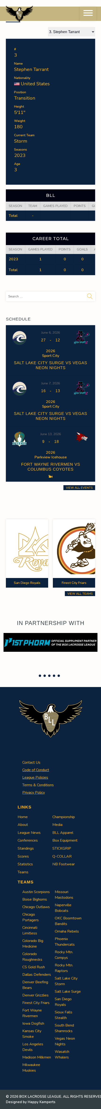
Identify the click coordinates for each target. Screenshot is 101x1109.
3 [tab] (49, 676)
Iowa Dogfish (33, 1023)
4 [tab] (54, 676)
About (23, 824)
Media (57, 824)
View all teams (80, 593)
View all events (79, 487)
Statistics (25, 864)
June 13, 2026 (50, 434)
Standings (26, 848)
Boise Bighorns (34, 899)
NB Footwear (63, 864)
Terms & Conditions (38, 785)
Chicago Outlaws (36, 907)
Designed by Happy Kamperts (30, 1102)
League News (29, 832)
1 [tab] (40, 676)
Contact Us (31, 762)
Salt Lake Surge (68, 991)
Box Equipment (65, 840)
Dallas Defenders (36, 974)
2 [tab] (44, 676)
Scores (23, 856)
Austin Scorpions (36, 891)
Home (23, 817)
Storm (20, 141)
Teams (23, 872)
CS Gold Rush (33, 967)
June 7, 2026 (50, 383)
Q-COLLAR (62, 856)
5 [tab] (59, 676)
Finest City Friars (36, 1002)
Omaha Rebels (67, 931)
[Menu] (88, 14)
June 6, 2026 (50, 332)
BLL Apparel (62, 832)
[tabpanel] (50, 642)
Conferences (28, 840)
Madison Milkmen (36, 1057)
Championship (63, 817)
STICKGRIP (61, 848)
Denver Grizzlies (35, 995)
